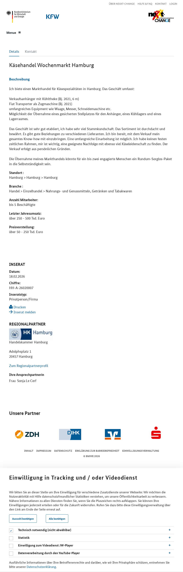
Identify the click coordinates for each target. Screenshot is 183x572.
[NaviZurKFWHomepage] (52, 17)
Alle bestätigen (57, 518)
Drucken (19, 307)
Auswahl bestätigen (23, 518)
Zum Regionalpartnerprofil (28, 366)
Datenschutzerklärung (41, 566)
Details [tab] (14, 52)
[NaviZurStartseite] (161, 15)
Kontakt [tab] (31, 52)
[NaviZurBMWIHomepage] (18, 17)
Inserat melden (24, 312)
